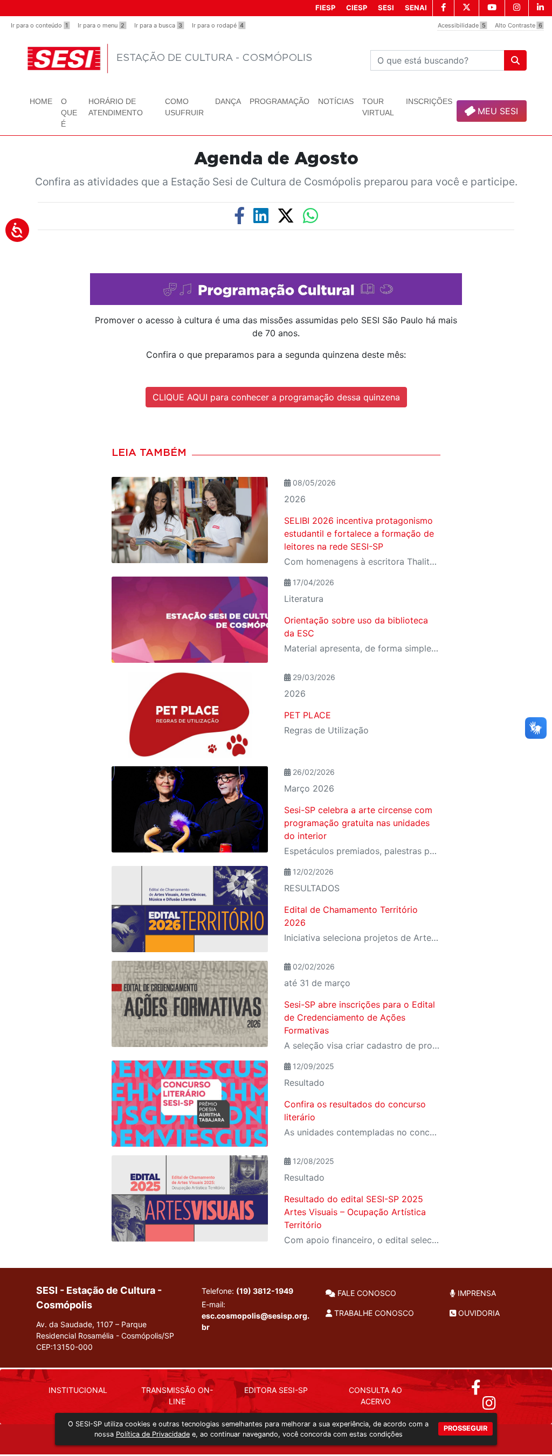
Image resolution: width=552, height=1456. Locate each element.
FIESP (325, 7)
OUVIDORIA (478, 1313)
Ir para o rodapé (218, 25)
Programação (279, 101)
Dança (228, 101)
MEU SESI (496, 111)
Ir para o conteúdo (39, 25)
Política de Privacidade (153, 1434)
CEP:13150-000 (64, 1346)
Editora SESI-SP (276, 1390)
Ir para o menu (101, 25)
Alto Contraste (518, 25)
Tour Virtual (378, 107)
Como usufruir (184, 107)
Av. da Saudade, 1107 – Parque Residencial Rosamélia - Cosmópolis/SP (105, 1335)
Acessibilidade (462, 25)
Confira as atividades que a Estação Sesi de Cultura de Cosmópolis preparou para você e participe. (276, 181)
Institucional (78, 1390)
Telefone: (247, 1290)
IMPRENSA (476, 1293)
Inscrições (429, 101)
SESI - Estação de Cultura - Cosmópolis (99, 1298)
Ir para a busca (158, 25)
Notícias (336, 101)
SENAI (416, 7)
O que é (69, 112)
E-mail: (255, 1316)
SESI (386, 7)
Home (41, 101)
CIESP (356, 7)
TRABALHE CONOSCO (373, 1313)
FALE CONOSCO (365, 1293)
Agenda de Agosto (276, 159)
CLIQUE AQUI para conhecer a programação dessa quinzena (276, 397)
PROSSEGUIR (465, 1428)
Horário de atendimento (115, 107)
